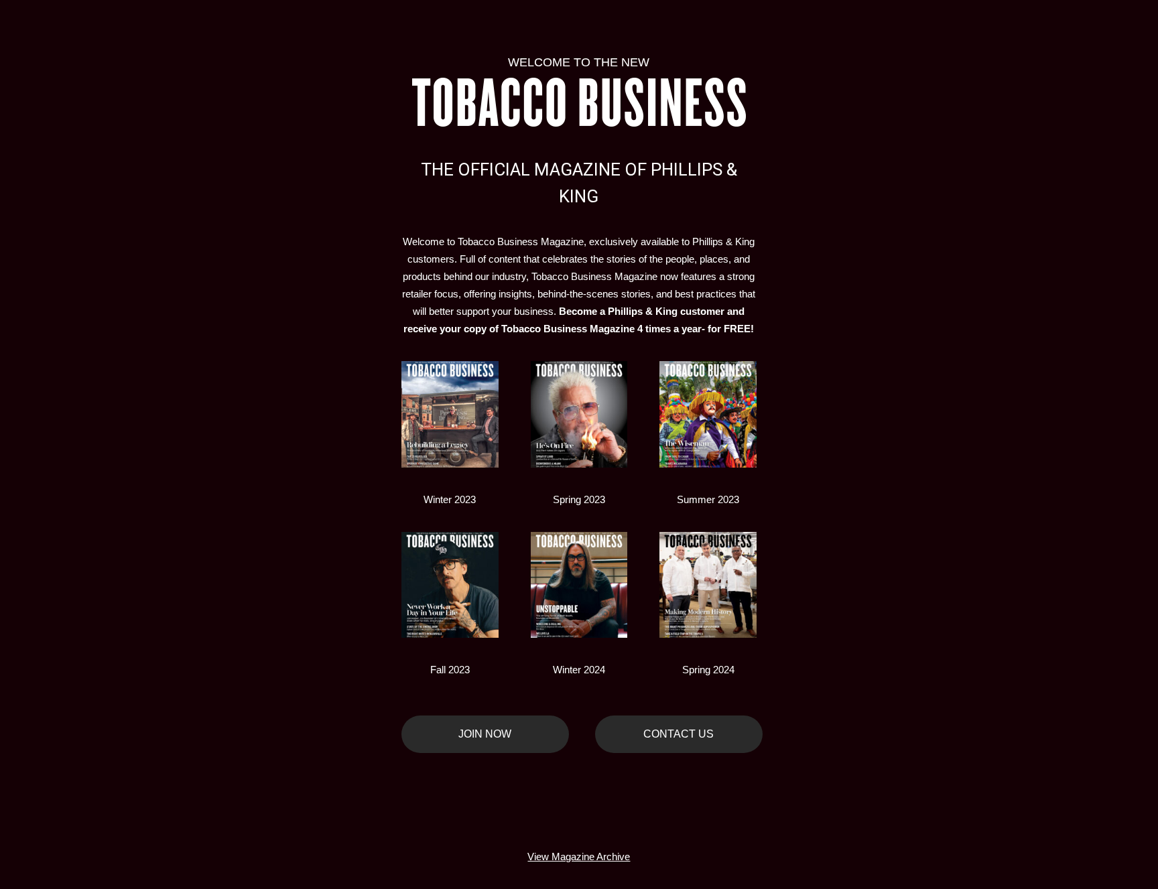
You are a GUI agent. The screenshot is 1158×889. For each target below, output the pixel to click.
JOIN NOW (484, 734)
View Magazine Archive (578, 856)
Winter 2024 (579, 669)
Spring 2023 (579, 499)
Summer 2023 (708, 499)
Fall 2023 (450, 669)
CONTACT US (678, 734)
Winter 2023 (450, 499)
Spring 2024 (708, 669)
